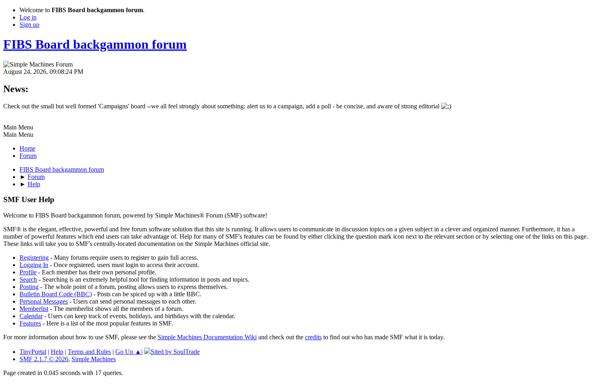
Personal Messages (43, 301)
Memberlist (33, 308)
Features (30, 323)
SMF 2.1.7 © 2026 (43, 359)
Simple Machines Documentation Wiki (207, 337)
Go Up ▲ (128, 351)
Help (57, 351)
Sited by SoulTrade (175, 351)
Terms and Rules (89, 351)
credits (313, 337)
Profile (28, 272)
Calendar (31, 316)
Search (28, 279)
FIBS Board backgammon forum (95, 44)
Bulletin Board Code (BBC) (55, 294)
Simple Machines (93, 359)
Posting (29, 286)
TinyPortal (32, 351)
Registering (34, 257)
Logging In (33, 264)
